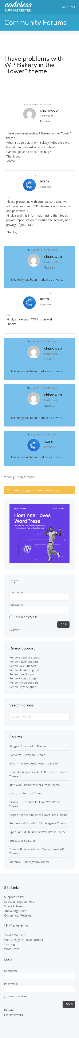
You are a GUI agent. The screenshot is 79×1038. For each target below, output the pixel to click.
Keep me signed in (25, 617)
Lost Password (13, 1015)
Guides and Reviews (17, 915)
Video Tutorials (14, 906)
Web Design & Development (23, 940)
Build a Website (14, 935)
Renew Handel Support (24, 670)
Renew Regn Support (22, 687)
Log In (63, 624)
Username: (16, 592)
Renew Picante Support (24, 678)
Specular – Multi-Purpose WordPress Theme (37, 832)
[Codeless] (18, 11)
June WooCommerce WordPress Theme (34, 785)
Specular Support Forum (20, 902)
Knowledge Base (15, 911)
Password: (16, 605)
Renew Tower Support (23, 662)
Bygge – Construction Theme (27, 746)
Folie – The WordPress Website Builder (34, 763)
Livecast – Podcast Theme (25, 793)
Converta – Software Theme (27, 755)
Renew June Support (22, 674)
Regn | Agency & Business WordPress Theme (38, 815)
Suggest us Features (22, 840)
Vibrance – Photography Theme (29, 862)
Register (14, 630)
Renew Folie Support (22, 666)
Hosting (9, 944)
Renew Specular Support (25, 657)
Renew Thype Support (23, 682)
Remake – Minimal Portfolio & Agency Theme (37, 823)
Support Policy (14, 897)
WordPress (11, 949)
